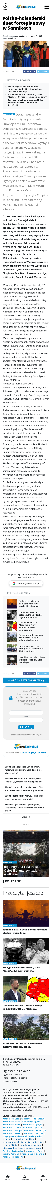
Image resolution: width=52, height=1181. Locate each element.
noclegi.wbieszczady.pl (30, 1148)
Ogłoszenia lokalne (12, 1074)
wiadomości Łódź (11, 1118)
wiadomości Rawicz (12, 1133)
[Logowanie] (43, 1177)
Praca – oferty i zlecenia (15, 1077)
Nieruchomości (10, 1081)
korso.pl (6, 1139)
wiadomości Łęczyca (32, 1124)
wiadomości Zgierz (31, 1121)
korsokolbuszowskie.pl (23, 1139)
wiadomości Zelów (11, 1124)
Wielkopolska (35, 1136)
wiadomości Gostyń (12, 1130)
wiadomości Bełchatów (32, 1118)
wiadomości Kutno (12, 1127)
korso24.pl (26, 1142)
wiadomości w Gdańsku (33, 1154)
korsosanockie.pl (11, 1142)
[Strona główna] (8, 1177)
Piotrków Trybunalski (13, 1151)
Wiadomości (8, 114)
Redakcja (12, 38)
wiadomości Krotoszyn (35, 1130)
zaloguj (26, 727)
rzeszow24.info (10, 1145)
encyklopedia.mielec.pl (30, 1145)
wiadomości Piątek (35, 1151)
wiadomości (22, 1136)
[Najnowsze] (25, 1177)
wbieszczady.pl (10, 1148)
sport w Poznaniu (11, 1154)
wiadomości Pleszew (33, 1133)
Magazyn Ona (9, 1136)
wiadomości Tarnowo (13, 1156)
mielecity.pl (39, 1142)
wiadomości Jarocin (32, 1127)
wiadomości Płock (11, 1121)
